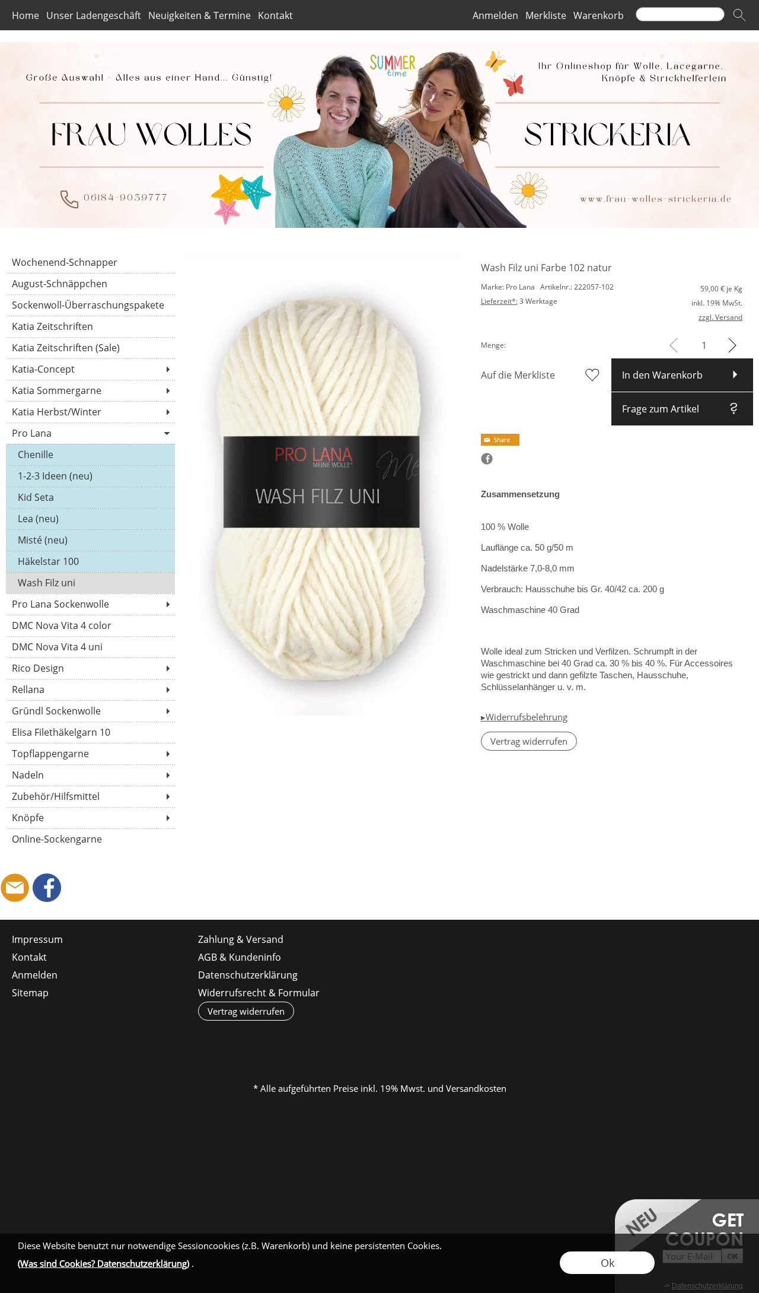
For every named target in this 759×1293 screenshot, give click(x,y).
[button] (739, 15)
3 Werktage (519, 301)
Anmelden (495, 15)
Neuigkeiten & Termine (199, 15)
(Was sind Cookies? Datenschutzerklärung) (103, 1263)
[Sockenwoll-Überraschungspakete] (90, 305)
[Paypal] (471, 1039)
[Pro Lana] (90, 433)
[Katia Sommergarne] (90, 390)
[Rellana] (90, 689)
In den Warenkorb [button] (662, 375)
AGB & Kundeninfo (239, 957)
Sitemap (30, 992)
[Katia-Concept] (90, 369)
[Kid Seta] (90, 497)
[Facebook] (47, 888)
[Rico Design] (90, 668)
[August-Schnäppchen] (90, 283)
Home (25, 15)
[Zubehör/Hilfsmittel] (90, 796)
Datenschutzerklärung (248, 974)
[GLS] (378, 1039)
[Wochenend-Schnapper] (90, 262)
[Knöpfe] (90, 817)
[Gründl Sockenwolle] (90, 711)
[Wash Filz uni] (90, 582)
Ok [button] (607, 1263)
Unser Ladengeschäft (93, 15)
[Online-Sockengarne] (90, 839)
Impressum (37, 939)
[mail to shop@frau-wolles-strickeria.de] (15, 888)
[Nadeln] (90, 775)
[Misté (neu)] (90, 540)
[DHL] (286, 1039)
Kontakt (275, 15)
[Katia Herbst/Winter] (90, 411)
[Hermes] (332, 1039)
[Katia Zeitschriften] (90, 326)
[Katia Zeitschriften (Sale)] (90, 347)
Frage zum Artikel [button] (660, 408)
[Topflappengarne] (90, 753)
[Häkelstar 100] (90, 561)
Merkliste (545, 15)
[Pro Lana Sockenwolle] (90, 604)
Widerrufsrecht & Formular (259, 992)
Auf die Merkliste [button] (518, 375)
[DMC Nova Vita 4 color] (90, 625)
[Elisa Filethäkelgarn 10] (90, 732)
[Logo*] (379, 47)
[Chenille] (90, 454)
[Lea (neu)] (90, 518)
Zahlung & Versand (240, 939)
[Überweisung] (425, 1039)
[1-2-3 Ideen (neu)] (90, 476)
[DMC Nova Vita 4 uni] (90, 646)
